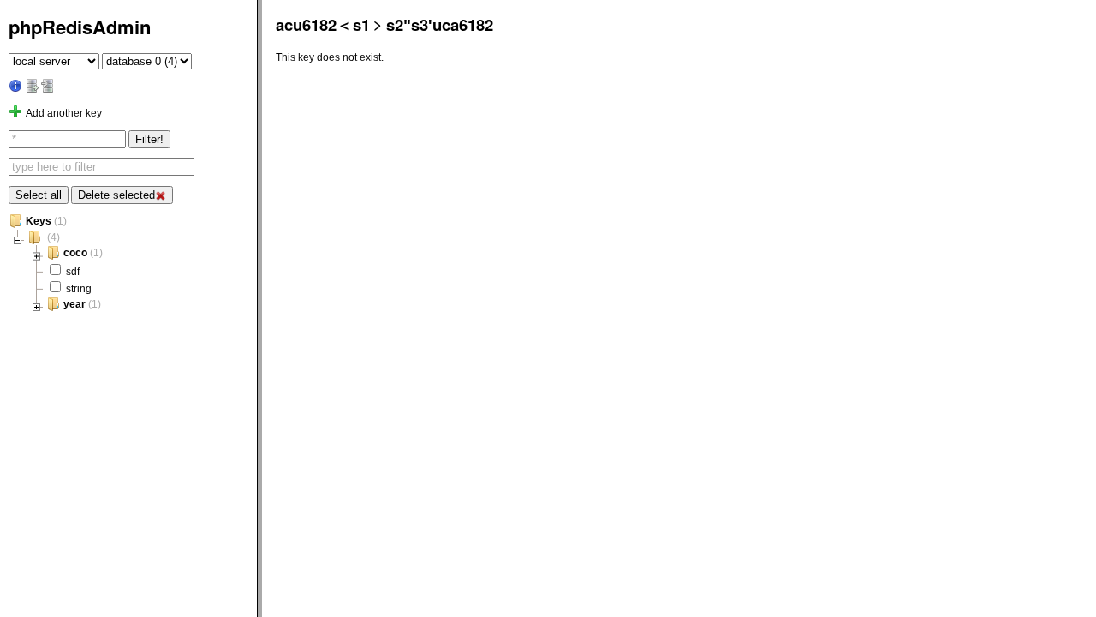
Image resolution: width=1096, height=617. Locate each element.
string (79, 288)
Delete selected (116, 195)
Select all (38, 195)
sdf (73, 271)
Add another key (64, 112)
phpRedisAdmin (80, 26)
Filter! (149, 139)
